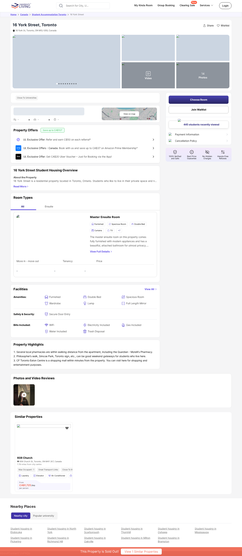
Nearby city (20, 515)
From (27, 485)
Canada (24, 14)
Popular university (43, 515)
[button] (24, 395)
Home (13, 14)
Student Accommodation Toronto (49, 14)
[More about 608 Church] (44, 442)
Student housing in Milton (135, 537)
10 (76, 83)
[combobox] (83, 5)
